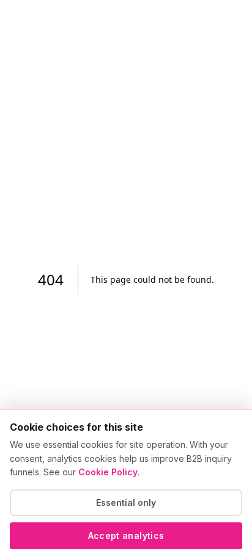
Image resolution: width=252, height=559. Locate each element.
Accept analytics (126, 535)
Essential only (126, 502)
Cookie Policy (108, 472)
